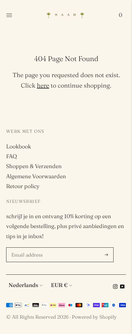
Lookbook (18, 146)
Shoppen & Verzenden (34, 166)
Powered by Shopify (94, 317)
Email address (28, 248)
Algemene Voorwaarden (36, 176)
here (43, 85)
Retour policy (23, 186)
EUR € (59, 285)
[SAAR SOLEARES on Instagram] (115, 286)
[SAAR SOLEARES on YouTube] (122, 286)
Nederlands (23, 285)
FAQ (11, 156)
